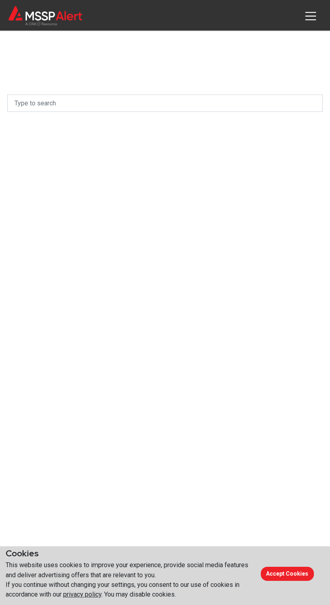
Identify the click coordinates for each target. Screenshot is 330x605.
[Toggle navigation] (310, 16)
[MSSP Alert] (45, 16)
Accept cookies (287, 573)
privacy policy (82, 594)
